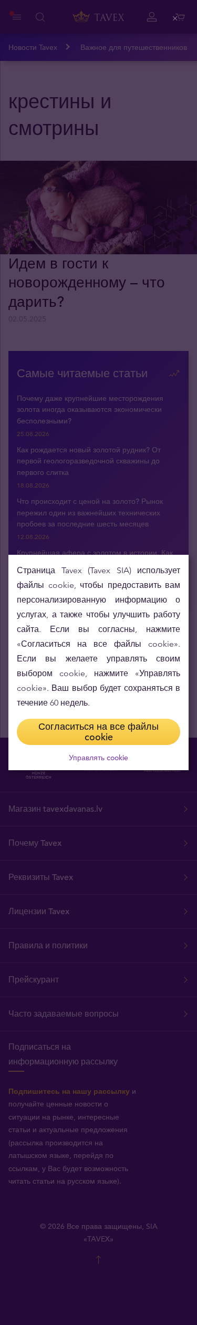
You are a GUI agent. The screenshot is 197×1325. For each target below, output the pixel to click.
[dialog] (98, 662)
